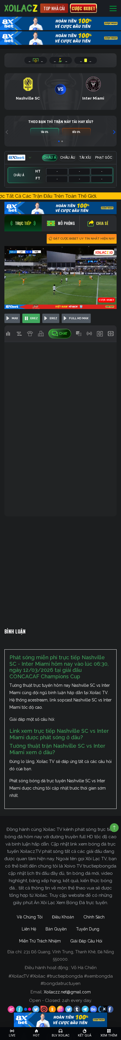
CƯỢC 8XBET (83, 8)
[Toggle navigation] (113, 8)
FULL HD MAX (78, 318)
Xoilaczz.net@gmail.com (67, 992)
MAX (15, 318)
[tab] (23, 223)
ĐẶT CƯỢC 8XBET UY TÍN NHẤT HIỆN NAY (84, 238)
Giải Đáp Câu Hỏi (86, 941)
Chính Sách (94, 917)
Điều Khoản (63, 917)
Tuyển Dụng (87, 929)
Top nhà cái (54, 8)
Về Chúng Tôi (30, 917)
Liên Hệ (29, 929)
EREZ (34, 318)
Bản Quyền (56, 929)
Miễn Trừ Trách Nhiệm (40, 941)
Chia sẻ (102, 223)
